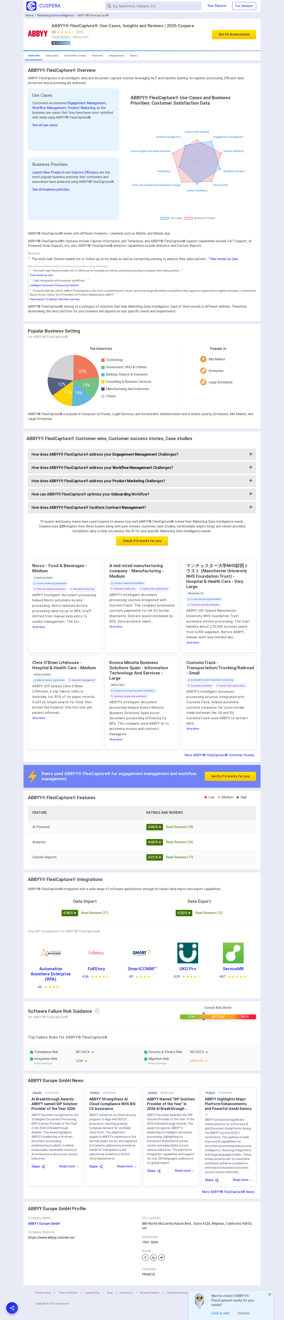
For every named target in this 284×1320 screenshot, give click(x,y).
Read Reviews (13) (208, 913)
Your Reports (216, 6)
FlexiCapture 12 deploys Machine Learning (54, 299)
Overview (34, 55)
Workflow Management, (50, 108)
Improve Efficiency (86, 172)
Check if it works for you (142, 541)
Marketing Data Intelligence (55, 15)
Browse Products (149, 1292)
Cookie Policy (92, 1292)
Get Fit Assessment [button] (234, 34)
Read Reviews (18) (179, 827)
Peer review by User (224, 259)
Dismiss (243, 1313)
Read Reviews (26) (179, 842)
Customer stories (75, 55)
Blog (109, 1292)
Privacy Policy (43, 1292)
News (133, 55)
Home (29, 15)
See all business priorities (50, 189)
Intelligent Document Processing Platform (54, 285)
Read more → (69, 1166)
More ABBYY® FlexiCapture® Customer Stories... (220, 755)
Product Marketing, (82, 108)
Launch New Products (48, 172)
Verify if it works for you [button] (230, 776)
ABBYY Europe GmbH (44, 1224)
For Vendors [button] (244, 6)
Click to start (220, 1313)
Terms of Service (67, 1292)
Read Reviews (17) (179, 857)
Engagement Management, (87, 103)
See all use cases (45, 125)
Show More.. (39, 627)
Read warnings (43, 1063)
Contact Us (126, 1292)
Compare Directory (177, 1292)
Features (97, 55)
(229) (80, 32)
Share (36, 1166)
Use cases (51, 55)
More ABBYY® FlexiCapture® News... (229, 1192)
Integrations (116, 55)
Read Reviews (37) (94, 913)
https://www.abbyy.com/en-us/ (51, 1237)
